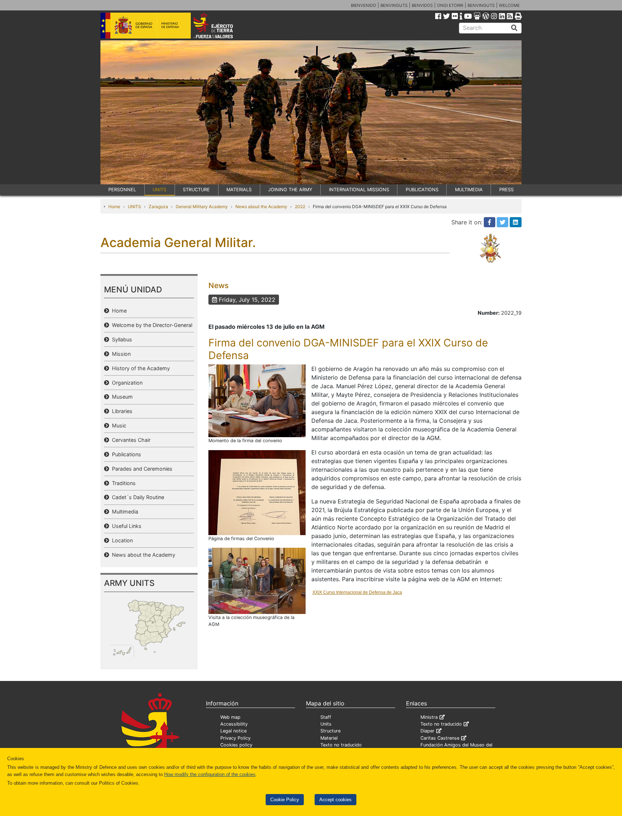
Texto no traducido (341, 745)
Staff (325, 717)
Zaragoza (158, 206)
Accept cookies (335, 799)
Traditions (122, 483)
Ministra (429, 717)
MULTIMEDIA (469, 189)
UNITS (159, 189)
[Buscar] (514, 28)
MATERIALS (239, 189)
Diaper (427, 731)
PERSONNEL (122, 189)
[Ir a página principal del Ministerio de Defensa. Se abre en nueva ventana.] (145, 24)
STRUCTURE (196, 189)
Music (117, 425)
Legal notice (233, 731)
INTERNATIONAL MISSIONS (359, 189)
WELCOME (509, 5)
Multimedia (123, 511)
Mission (120, 354)
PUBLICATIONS (422, 189)
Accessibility (234, 724)
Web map (230, 717)
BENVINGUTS (393, 5)
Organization (126, 383)
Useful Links (125, 526)
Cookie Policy (284, 799)
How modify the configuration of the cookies (210, 774)
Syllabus (120, 339)
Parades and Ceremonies (140, 469)
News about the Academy (261, 206)
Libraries (120, 411)
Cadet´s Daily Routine (136, 497)
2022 (300, 206)
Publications (125, 454)
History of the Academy (139, 368)
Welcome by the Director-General (150, 325)
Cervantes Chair (129, 440)
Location (121, 540)
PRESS (506, 189)
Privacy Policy (235, 738)
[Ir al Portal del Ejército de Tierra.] (221, 24)
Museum (121, 397)
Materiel (329, 738)
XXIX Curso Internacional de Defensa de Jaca (357, 592)
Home (114, 206)
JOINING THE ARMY (290, 189)
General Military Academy (202, 206)
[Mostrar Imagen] (257, 400)
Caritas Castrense (439, 738)
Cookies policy (236, 745)
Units (326, 724)
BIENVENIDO (363, 5)
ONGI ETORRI (450, 5)
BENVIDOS (422, 5)
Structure (330, 731)
